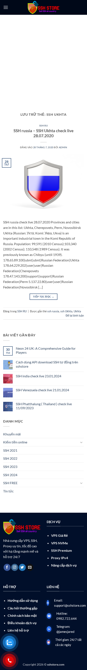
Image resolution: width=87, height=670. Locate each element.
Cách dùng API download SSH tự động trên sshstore (47, 364)
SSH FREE (10, 483)
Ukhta (77, 311)
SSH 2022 (10, 458)
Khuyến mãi (12, 434)
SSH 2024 (10, 475)
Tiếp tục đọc (43, 296)
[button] (5, 7)
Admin (63, 147)
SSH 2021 (10, 450)
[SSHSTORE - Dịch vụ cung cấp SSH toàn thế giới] (43, 7)
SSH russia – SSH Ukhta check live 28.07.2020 (43, 133)
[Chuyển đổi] (81, 442)
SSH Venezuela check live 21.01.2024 (42, 390)
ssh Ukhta (66, 311)
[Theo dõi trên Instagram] (14, 567)
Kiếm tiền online (15, 442)
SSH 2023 (10, 467)
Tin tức (8, 491)
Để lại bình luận (75, 315)
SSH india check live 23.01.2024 (38, 376)
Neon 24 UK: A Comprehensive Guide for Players (46, 350)
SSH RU (43, 125)
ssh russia (53, 311)
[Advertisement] (43, 60)
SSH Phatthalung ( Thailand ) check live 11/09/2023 (44, 406)
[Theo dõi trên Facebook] (7, 567)
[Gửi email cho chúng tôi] (29, 567)
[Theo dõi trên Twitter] (22, 567)
